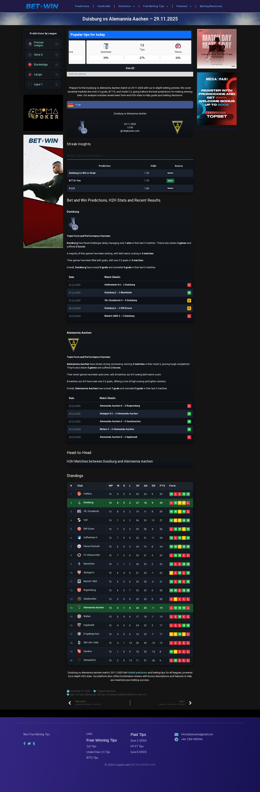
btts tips (101, 694)
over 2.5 (142, 694)
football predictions (137, 672)
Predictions (82, 6)
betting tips (90, 694)
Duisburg (111, 694)
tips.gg (89, 74)
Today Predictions (106, 691)
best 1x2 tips (77, 694)
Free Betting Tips (153, 6)
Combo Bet (103, 6)
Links (89, 734)
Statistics (124, 6)
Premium (181, 6)
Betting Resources (211, 6)
